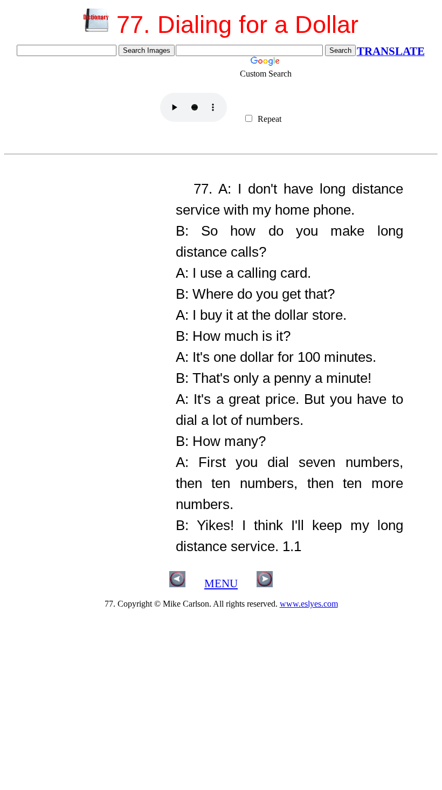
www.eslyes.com (309, 603)
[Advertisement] (86, 241)
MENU (221, 583)
